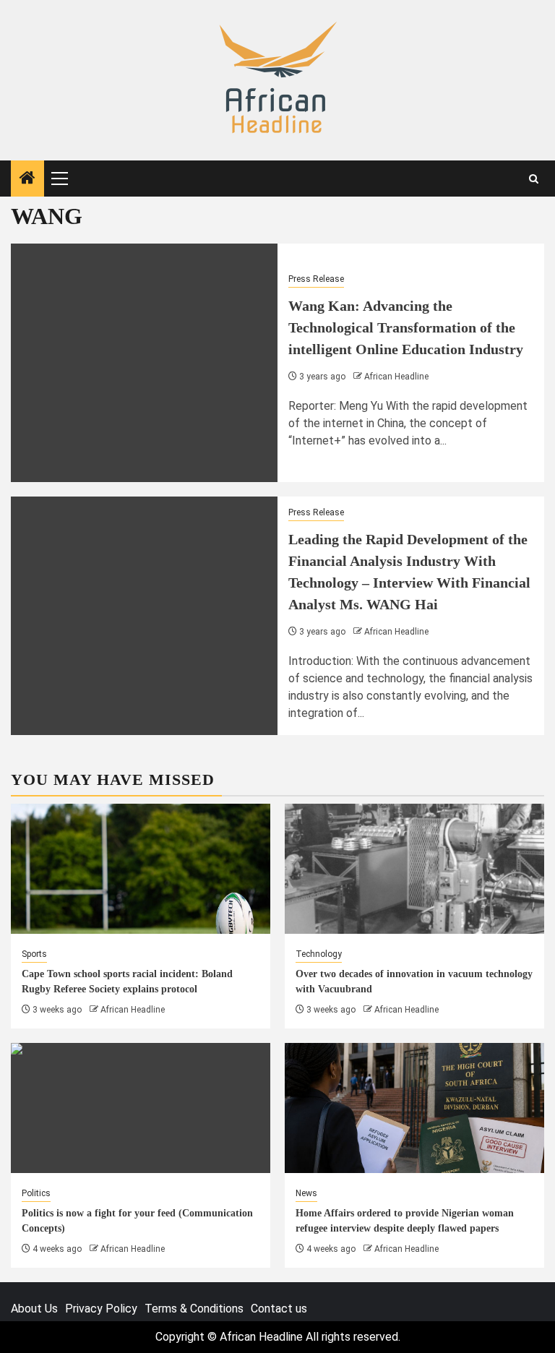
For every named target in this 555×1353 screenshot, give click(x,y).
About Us (34, 1308)
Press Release (316, 279)
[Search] (534, 179)
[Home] (27, 179)
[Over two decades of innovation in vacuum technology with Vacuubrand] (414, 869)
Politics (36, 1193)
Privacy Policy (101, 1308)
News (306, 1193)
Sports (34, 954)
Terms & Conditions (194, 1308)
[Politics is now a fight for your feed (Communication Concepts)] (140, 1108)
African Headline (396, 376)
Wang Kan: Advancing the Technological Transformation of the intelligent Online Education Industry (405, 327)
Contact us (279, 1308)
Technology (319, 954)
